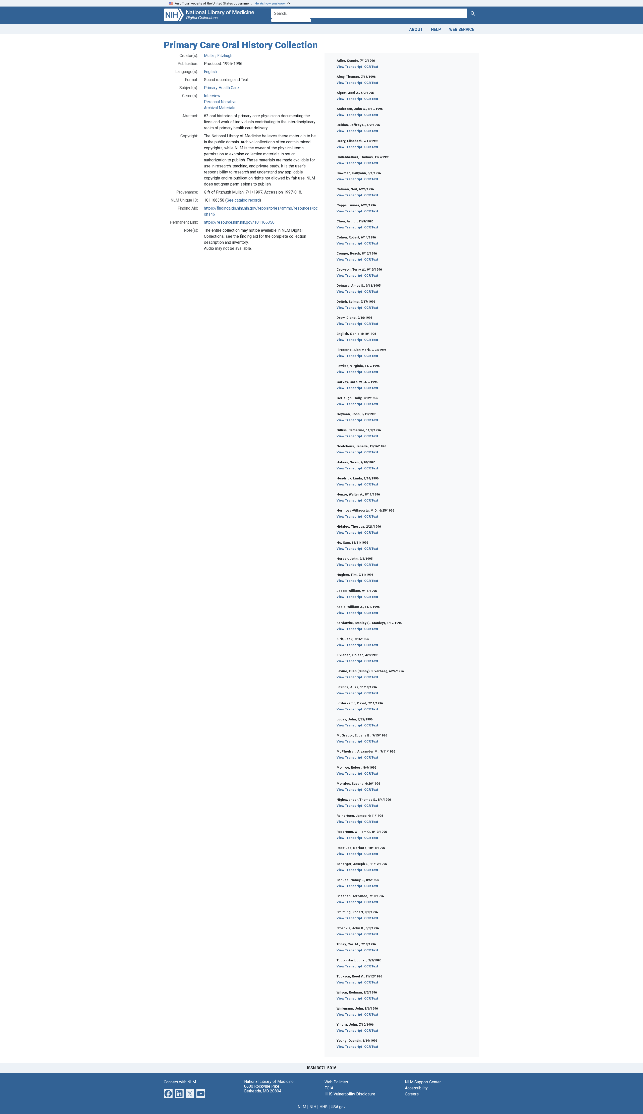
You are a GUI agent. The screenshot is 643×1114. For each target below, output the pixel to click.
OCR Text (371, 67)
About (416, 29)
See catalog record (243, 200)
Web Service (461, 29)
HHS (323, 1106)
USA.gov (338, 1106)
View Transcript (349, 67)
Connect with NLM (180, 1082)
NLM (302, 1106)
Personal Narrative (220, 101)
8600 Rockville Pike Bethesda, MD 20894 (262, 1088)
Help (436, 29)
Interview (212, 95)
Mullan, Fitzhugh (218, 55)
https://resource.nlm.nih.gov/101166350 (239, 222)
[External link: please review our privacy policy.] (168, 1093)
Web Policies (336, 1082)
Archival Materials (219, 107)
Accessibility (416, 1088)
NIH (312, 1106)
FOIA (329, 1088)
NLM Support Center (423, 1082)
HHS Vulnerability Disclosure (350, 1094)
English (210, 71)
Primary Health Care (221, 87)
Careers (412, 1094)
